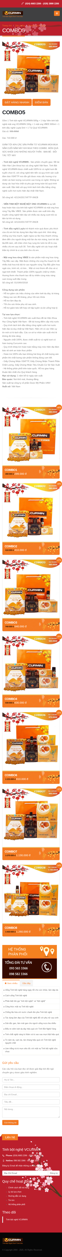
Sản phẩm (20, 25)
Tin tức (11, 1200)
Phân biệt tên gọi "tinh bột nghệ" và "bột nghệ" (25, 1001)
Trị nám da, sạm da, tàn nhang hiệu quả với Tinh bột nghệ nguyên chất (30, 1041)
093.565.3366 (33, 1161)
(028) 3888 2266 (51, 3)
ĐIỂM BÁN (41, 102)
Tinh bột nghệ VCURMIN (17, 1220)
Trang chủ (7, 25)
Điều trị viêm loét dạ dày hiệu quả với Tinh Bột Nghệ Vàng (30, 1029)
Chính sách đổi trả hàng (18, 1188)
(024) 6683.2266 (20, 1156)
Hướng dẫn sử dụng (17, 1196)
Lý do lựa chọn (14, 1192)
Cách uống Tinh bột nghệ (16, 996)
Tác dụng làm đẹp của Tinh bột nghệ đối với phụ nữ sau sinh (31, 1018)
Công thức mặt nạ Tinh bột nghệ (19, 1007)
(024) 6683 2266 (33, 3)
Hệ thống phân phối (16, 1204)
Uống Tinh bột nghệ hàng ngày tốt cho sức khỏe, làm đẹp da (31, 990)
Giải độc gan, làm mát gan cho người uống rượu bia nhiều (30, 1023)
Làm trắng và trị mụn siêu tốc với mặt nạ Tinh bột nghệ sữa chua (31, 1050)
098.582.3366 (19, 1161)
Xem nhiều (12, 983)
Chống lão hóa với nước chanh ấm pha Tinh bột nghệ (28, 1012)
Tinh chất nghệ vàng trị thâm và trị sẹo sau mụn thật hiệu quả (32, 1034)
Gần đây (26, 983)
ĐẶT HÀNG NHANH (17, 102)
